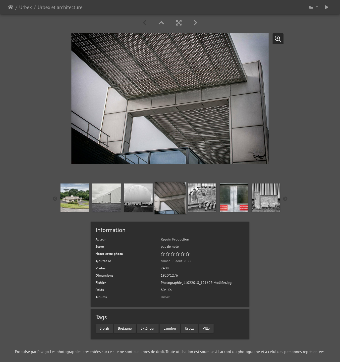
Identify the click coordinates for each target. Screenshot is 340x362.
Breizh (104, 328)
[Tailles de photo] (313, 7)
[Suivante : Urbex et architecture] (195, 23)
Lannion (170, 328)
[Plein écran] (178, 23)
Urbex (25, 7)
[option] (170, 198)
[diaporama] (326, 7)
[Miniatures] (161, 23)
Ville (206, 328)
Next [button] (285, 198)
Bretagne (125, 328)
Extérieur (148, 328)
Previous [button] (55, 198)
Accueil (10, 7)
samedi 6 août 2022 (176, 261)
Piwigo (43, 351)
